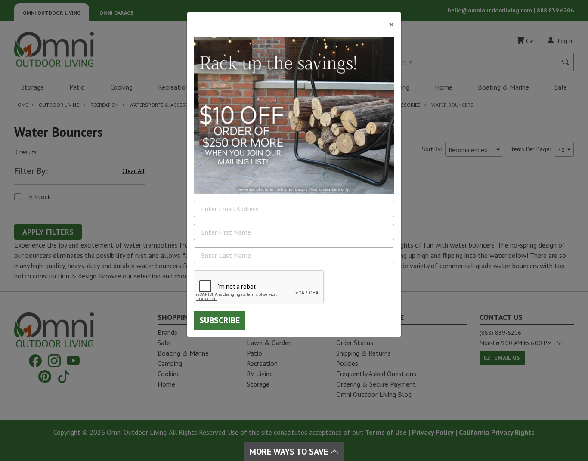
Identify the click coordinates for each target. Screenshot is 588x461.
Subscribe (219, 320)
